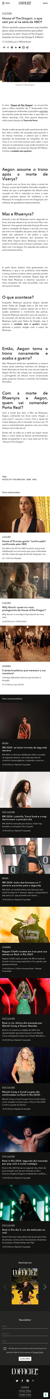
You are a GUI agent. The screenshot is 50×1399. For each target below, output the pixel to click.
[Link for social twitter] (17, 1381)
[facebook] (8, 47)
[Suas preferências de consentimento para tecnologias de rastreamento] (45, 1395)
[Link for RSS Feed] (33, 1381)
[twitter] (20, 47)
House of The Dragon (22, 105)
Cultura (7, 13)
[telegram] (27, 47)
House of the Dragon (13, 479)
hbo (34, 479)
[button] (45, 1287)
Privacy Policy (38, 1352)
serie (28, 479)
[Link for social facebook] (22, 1381)
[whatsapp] (23, 47)
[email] (4, 47)
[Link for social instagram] (27, 1381)
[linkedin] (16, 47)
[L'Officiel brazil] (25, 3)
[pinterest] (12, 47)
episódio (44, 111)
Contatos (25, 1387)
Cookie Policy (25, 1395)
